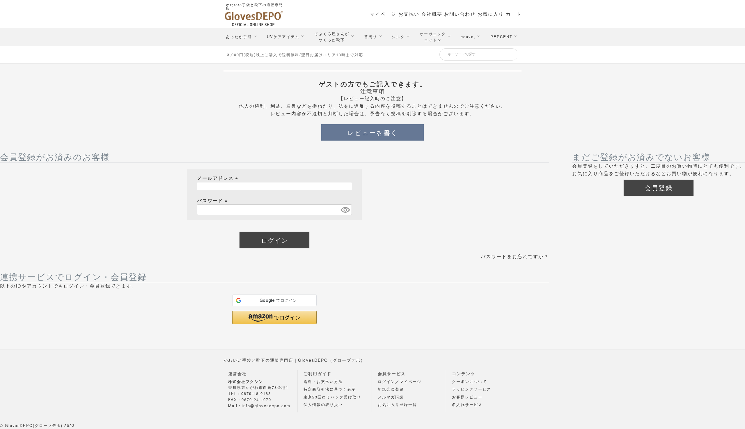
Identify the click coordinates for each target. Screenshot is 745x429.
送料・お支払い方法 (323, 381)
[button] (274, 317)
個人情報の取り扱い (323, 404)
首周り (370, 36)
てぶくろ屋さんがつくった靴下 (331, 36)
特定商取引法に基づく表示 (330, 389)
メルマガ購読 (391, 397)
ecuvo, (468, 36)
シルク (398, 36)
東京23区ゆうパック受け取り (332, 397)
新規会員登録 (391, 389)
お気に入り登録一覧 (397, 404)
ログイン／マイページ (399, 381)
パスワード (213, 200)
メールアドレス (218, 178)
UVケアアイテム (283, 36)
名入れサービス (467, 404)
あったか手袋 (239, 36)
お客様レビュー (467, 397)
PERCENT (501, 36)
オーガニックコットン (433, 36)
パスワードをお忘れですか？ (515, 256)
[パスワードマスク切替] (345, 210)
